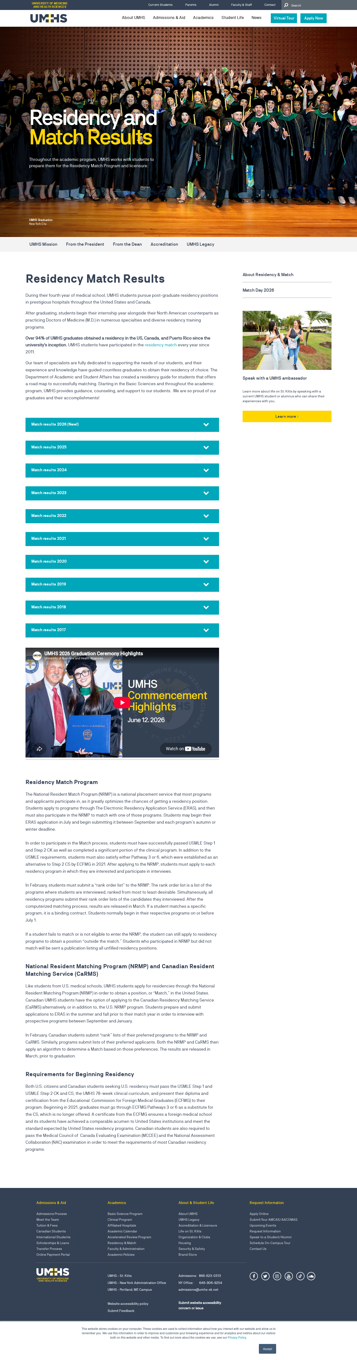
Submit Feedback (121, 1311)
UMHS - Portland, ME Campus (130, 1289)
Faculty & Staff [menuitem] (241, 5)
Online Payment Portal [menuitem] (53, 1254)
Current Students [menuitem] (160, 5)
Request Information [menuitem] (265, 1231)
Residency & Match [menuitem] (122, 1243)
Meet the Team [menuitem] (47, 1219)
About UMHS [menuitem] (188, 1214)
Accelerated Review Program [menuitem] (129, 1237)
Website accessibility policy (128, 1304)
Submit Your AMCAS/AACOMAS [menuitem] (274, 1219)
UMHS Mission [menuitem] (43, 244)
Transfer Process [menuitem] (49, 1249)
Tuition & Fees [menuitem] (47, 1225)
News (257, 17)
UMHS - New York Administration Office (137, 1283)
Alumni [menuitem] (214, 5)
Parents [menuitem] (190, 5)
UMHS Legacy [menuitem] (200, 244)
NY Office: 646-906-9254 (200, 1283)
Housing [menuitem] (184, 1243)
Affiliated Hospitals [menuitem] (122, 1225)
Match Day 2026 (258, 290)
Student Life (232, 17)
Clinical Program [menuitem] (120, 1219)
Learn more (285, 416)
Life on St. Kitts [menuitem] (189, 1231)
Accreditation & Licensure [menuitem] (197, 1225)
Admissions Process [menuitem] (51, 1214)
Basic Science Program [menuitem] (125, 1214)
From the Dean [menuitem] (127, 244)
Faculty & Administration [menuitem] (126, 1249)
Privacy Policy (237, 1337)
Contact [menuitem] (270, 5)
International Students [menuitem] (53, 1237)
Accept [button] (267, 1349)
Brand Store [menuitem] (187, 1254)
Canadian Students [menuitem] (51, 1231)
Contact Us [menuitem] (258, 1249)
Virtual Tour (284, 18)
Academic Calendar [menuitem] (122, 1231)
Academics (203, 17)
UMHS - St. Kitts (120, 1276)
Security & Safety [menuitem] (191, 1249)
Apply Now (313, 18)
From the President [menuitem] (85, 244)
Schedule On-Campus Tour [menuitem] (270, 1243)
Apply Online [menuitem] (259, 1214)
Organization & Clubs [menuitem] (194, 1237)
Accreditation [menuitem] (164, 244)
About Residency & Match (268, 274)
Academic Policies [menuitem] (121, 1254)
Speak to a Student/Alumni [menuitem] (270, 1237)
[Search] (286, 5)
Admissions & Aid (169, 17)
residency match (161, 344)
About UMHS (133, 17)
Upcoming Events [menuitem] (263, 1225)
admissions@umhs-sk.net (198, 1289)
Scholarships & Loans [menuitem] (52, 1243)
